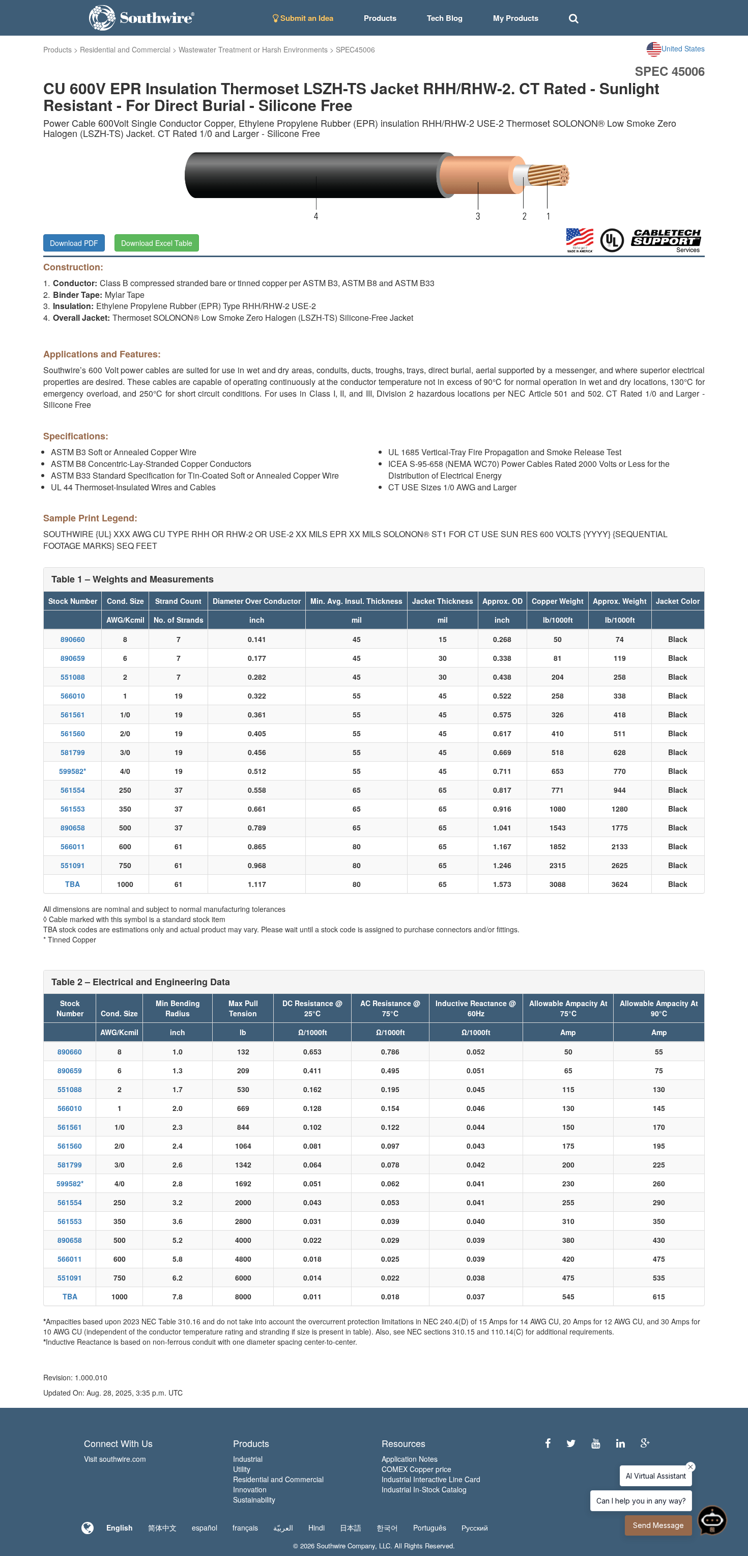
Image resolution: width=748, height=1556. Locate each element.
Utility (241, 1469)
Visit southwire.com (115, 1459)
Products (57, 49)
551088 (73, 677)
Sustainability (254, 1499)
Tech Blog (445, 17)
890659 (73, 658)
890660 (73, 639)
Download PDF (74, 243)
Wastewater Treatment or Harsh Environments (253, 49)
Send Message (658, 1525)
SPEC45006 (355, 49)
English (119, 1527)
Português (429, 1527)
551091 (73, 865)
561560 (73, 733)
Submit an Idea (305, 17)
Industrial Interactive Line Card (431, 1479)
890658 (73, 827)
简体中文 (162, 1527)
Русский (475, 1527)
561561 (73, 714)
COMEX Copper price (416, 1469)
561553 (73, 808)
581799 (73, 752)
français (245, 1527)
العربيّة (283, 1527)
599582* (72, 771)
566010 (73, 695)
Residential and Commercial (125, 49)
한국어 (387, 1527)
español (204, 1527)
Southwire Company (346, 1545)
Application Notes (410, 1459)
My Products (515, 17)
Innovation (250, 1489)
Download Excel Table (156, 243)
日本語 (350, 1527)
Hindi (316, 1527)
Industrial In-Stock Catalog (424, 1489)
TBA (72, 884)
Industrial (248, 1459)
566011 (73, 846)
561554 (73, 790)
